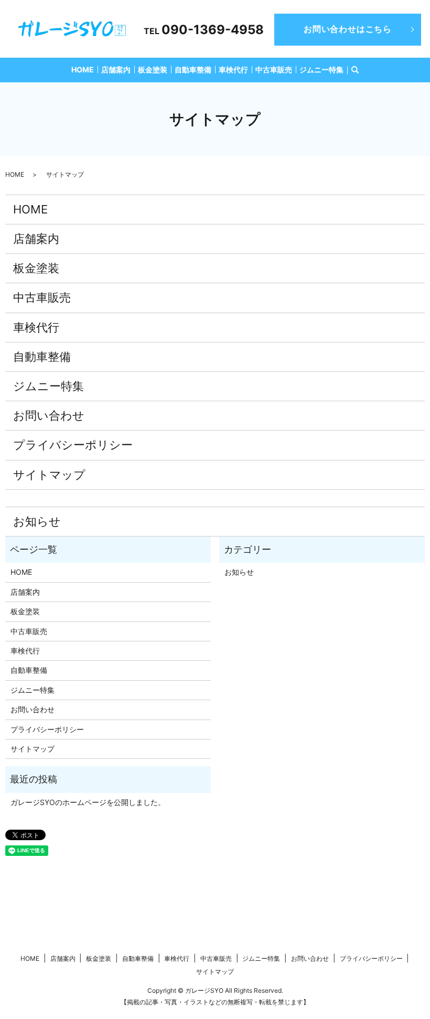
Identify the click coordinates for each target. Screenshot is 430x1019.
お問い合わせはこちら (348, 29)
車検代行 (233, 69)
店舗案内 (116, 69)
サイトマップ (49, 474)
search (355, 70)
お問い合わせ (48, 415)
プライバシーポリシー (73, 445)
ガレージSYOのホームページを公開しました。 (87, 802)
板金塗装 (152, 69)
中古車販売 (273, 69)
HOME (82, 69)
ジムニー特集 (321, 69)
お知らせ (37, 521)
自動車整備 (193, 69)
